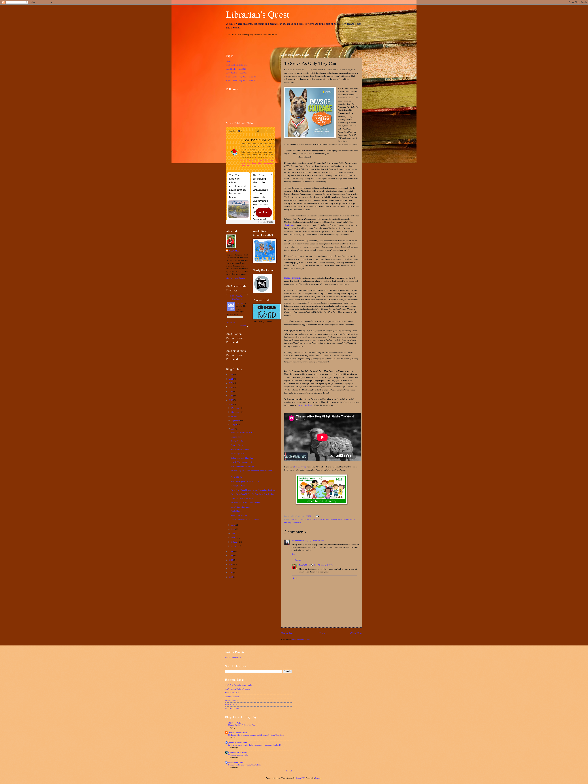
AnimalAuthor (298, 540)
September (235, 420)
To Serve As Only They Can (242, 457)
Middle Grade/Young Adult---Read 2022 (241, 80)
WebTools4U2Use (232, 692)
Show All (289, 771)
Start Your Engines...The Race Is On (245, 481)
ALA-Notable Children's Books (237, 688)
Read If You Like (232, 704)
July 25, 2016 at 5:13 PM (323, 565)
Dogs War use (343, 519)
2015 (231, 551)
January (234, 546)
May (233, 529)
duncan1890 (300, 778)
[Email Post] (317, 516)
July (233, 429)
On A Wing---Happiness (240, 506)
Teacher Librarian (232, 696)
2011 (231, 568)
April (233, 533)
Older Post (356, 633)
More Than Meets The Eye (241, 432)
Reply (294, 554)
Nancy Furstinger (292, 277)
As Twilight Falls (238, 453)
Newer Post (287, 633)
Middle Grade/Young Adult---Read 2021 (241, 76)
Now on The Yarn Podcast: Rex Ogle (241, 725)
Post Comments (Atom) (301, 639)
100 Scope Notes (234, 722)
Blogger (318, 778)
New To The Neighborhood (241, 462)
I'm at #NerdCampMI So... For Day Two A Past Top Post (253, 489)
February (235, 541)
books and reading (330, 519)
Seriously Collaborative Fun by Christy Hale (244, 764)
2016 (231, 404)
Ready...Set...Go (237, 441)
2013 (231, 560)
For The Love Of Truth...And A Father (245, 502)
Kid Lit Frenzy (300, 466)
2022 (231, 378)
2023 (231, 374)
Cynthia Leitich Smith (237, 752)
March (234, 537)
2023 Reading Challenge (237, 297)
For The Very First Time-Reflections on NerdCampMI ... (252, 471)
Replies (298, 559)
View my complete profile (236, 277)
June (233, 524)
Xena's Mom (304, 565)
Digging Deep (236, 436)
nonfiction (297, 522)
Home (322, 633)
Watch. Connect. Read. (237, 732)
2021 (231, 383)
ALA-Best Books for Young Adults (238, 685)
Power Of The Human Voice (242, 498)
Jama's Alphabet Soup (237, 742)
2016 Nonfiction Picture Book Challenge (306, 519)
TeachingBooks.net (305, 405)
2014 (231, 555)
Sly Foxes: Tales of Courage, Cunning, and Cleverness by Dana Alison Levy (256, 735)
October (234, 416)
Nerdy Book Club (235, 762)
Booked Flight (236, 477)
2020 (231, 387)
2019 (231, 391)
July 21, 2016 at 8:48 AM (314, 540)
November (235, 412)
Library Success (231, 700)
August (234, 424)
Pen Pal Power (236, 511)
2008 (231, 577)
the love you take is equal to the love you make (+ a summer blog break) (254, 745)
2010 (231, 572)
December (235, 407)
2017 (231, 400)
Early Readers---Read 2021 (236, 72)
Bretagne (289, 225)
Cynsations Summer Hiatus (238, 755)
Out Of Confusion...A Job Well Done (245, 519)
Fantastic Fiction (232, 708)
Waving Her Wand (238, 485)
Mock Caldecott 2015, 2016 (236, 65)
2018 (231, 395)
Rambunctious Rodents (240, 449)
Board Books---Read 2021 (236, 69)
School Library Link (233, 657)
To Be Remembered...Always (242, 466)
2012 (231, 564)
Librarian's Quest (257, 14)
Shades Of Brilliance (239, 515)
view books (243, 325)
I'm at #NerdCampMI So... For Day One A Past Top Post (253, 494)
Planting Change (237, 445)
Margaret (239, 303)
